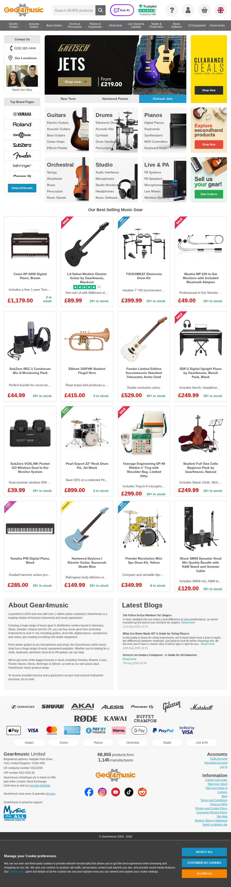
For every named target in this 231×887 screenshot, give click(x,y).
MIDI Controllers (156, 141)
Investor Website (40, 785)
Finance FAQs (218, 804)
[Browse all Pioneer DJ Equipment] (145, 707)
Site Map (222, 816)
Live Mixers (152, 191)
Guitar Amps (56, 141)
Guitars (56, 115)
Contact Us (22, 39)
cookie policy (17, 871)
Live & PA (156, 165)
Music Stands (56, 197)
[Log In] (188, 10)
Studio (104, 165)
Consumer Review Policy (211, 812)
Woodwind (54, 178)
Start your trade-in (216, 788)
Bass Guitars (56, 135)
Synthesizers (153, 135)
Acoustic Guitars (58, 129)
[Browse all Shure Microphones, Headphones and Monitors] (56, 707)
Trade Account (218, 758)
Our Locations (26, 58)
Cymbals (102, 135)
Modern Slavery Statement (211, 820)
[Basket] (204, 10)
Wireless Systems (157, 197)
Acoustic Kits (105, 129)
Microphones (105, 178)
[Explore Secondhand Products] (209, 130)
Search (100, 10)
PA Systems (152, 172)
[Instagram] (102, 795)
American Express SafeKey (209, 730)
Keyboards (152, 129)
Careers (222, 792)
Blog (224, 796)
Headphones (105, 191)
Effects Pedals (57, 148)
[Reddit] (142, 795)
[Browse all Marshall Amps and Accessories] (205, 707)
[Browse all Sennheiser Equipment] (26, 707)
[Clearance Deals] (209, 69)
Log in (223, 766)
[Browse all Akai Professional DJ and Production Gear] (86, 707)
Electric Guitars (58, 122)
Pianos (153, 115)
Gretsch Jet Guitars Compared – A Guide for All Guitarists (160, 655)
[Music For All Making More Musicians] (15, 813)
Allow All (204, 873)
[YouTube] (115, 795)
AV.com (50, 793)
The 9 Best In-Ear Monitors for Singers (147, 615)
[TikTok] (129, 795)
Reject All (204, 852)
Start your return (217, 784)
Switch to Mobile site (214, 824)
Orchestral (60, 165)
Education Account (216, 762)
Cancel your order (216, 780)
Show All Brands (22, 188)
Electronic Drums (108, 122)
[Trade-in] (209, 179)
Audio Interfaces (107, 172)
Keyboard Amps (155, 148)
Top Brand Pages (22, 102)
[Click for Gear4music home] (24, 10)
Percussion (103, 148)
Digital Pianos (154, 122)
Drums (104, 115)
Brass (51, 185)
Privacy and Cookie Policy (211, 808)
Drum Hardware (107, 141)
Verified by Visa (186, 730)
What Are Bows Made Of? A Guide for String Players (156, 633)
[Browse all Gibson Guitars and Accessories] (175, 707)
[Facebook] (89, 795)
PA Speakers (153, 178)
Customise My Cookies (204, 862)
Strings (52, 172)
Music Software (107, 197)
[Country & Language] (221, 10)
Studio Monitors (107, 185)
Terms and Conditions (214, 800)
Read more (188, 622)
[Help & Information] (172, 10)
